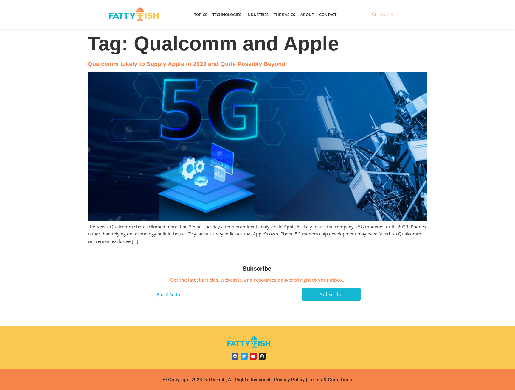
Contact (327, 14)
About (307, 14)
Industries (257, 14)
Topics (200, 14)
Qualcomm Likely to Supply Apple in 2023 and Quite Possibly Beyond (186, 64)
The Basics (284, 14)
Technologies (226, 14)
